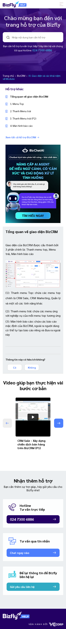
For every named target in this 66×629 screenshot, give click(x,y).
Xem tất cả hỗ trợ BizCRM (21, 137)
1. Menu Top (17, 103)
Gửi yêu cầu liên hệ (22, 586)
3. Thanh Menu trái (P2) (23, 118)
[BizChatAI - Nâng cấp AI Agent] (33, 183)
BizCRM (21, 75)
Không (32, 367)
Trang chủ (8, 75)
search (8, 37)
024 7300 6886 (42, 50)
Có (14, 367)
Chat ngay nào (19, 552)
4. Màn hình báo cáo (21, 125)
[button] (58, 423)
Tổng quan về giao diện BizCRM (29, 96)
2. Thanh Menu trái (20, 111)
